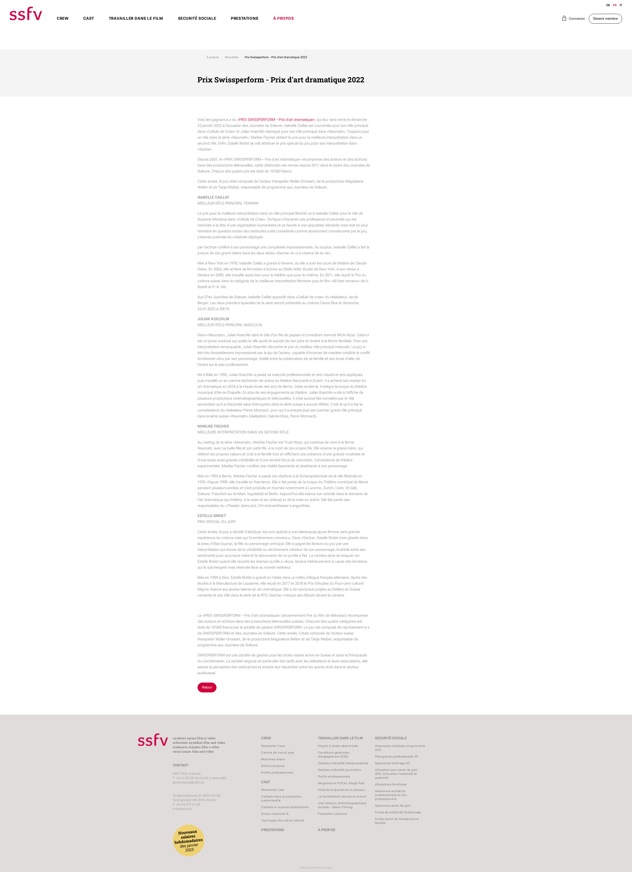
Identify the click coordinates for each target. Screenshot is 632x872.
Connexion (573, 18)
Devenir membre (605, 18)
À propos (213, 57)
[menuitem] (62, 23)
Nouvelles (231, 57)
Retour (207, 687)
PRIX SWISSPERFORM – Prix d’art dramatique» (277, 119)
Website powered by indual (316, 867)
